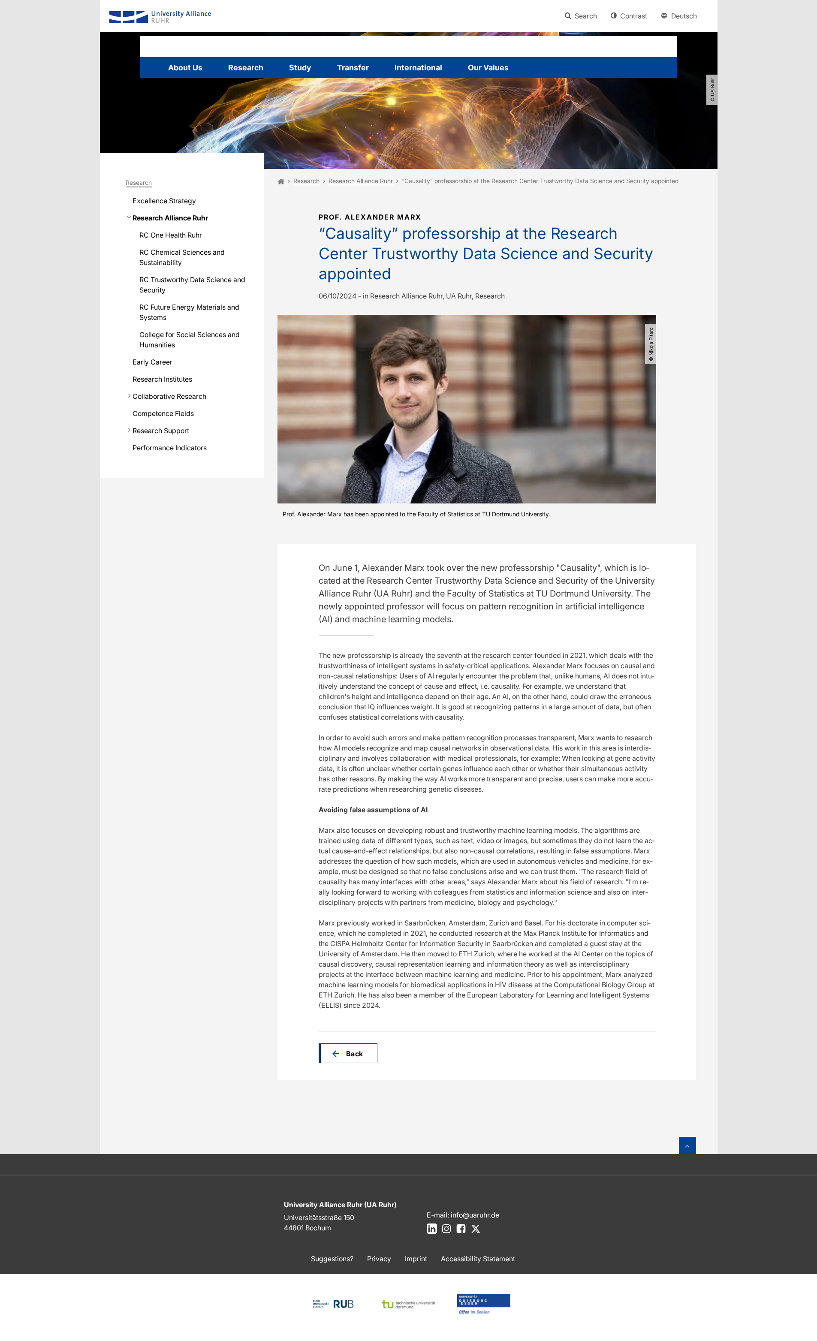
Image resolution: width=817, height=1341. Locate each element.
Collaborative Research (169, 396)
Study (300, 67)
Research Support (161, 430)
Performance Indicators (170, 447)
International (418, 67)
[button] (348, 1053)
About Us (185, 67)
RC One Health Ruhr (170, 235)
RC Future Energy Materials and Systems (189, 312)
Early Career (152, 362)
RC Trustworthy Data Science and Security (192, 284)
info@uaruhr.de (475, 1215)
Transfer (353, 67)
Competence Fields (163, 413)
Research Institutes (162, 379)
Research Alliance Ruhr (170, 218)
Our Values (488, 67)
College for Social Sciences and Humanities (189, 339)
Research (245, 67)
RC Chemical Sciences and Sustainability (182, 257)
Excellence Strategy (164, 200)
